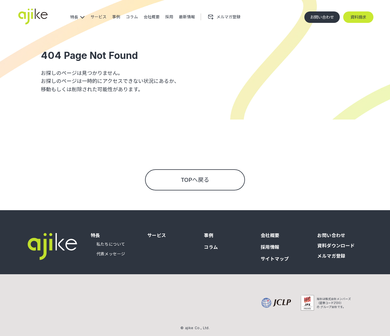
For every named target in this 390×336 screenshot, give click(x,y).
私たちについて (111, 244)
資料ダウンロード (336, 245)
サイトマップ (275, 259)
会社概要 (270, 235)
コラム (211, 247)
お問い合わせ (331, 235)
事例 (208, 235)
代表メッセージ (111, 254)
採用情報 (270, 247)
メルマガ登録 (331, 256)
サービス (156, 235)
